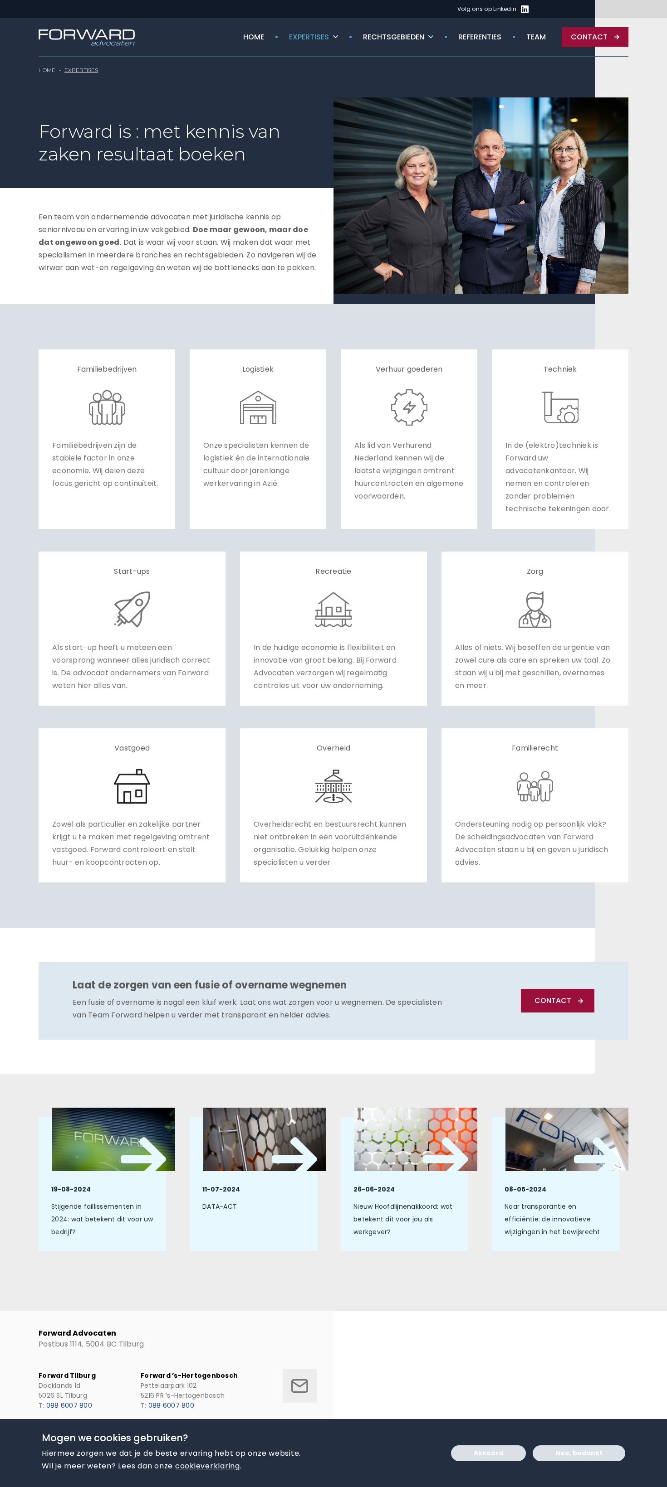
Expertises (309, 37)
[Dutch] (543, 9)
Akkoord (488, 1453)
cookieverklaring (207, 1466)
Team (536, 37)
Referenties (479, 37)
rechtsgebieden (393, 37)
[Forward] (88, 37)
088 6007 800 (69, 1405)
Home (253, 37)
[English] (554, 9)
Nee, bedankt (579, 1453)
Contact (589, 37)
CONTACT (553, 1000)
